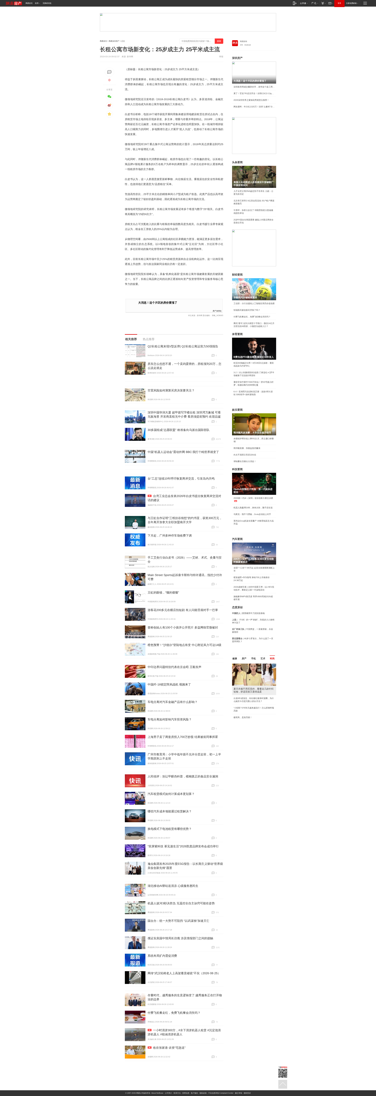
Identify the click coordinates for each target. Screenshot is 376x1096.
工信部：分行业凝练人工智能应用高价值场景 (254, 303)
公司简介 (168, 1093)
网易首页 (29, 3)
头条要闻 (237, 162)
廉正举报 (238, 1093)
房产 (244, 658)
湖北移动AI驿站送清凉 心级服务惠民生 (173, 885)
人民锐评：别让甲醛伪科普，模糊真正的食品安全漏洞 (183, 776)
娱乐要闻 (237, 409)
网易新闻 (243, 41)
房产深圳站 (217, 310)
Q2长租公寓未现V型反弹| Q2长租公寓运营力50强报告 (183, 346)
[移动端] (295, 3)
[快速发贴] (109, 72)
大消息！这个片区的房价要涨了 (157, 302)
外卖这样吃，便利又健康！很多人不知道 (252, 708)
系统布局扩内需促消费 (162, 955)
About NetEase (157, 1093)
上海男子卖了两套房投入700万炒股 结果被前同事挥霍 (183, 737)
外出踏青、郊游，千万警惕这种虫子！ (251, 695)
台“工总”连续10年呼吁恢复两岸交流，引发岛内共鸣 (181, 478)
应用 (36, 3)
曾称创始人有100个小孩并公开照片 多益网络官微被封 (183, 627)
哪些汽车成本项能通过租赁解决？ (170, 811)
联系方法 (177, 1093)
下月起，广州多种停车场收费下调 (170, 535)
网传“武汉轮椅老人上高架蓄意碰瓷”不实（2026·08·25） (184, 973)
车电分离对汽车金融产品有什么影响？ (173, 702)
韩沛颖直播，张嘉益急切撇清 (247, 448)
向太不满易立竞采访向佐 (245, 455)
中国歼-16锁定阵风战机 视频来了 (169, 684)
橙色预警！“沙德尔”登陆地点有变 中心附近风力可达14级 (184, 645)
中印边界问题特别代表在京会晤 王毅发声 (174, 667)
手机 (253, 658)
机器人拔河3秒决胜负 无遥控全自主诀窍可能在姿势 (181, 903)
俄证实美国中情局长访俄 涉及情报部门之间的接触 (180, 938)
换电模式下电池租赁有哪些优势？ (170, 828)
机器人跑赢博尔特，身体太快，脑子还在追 (253, 507)
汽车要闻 (237, 539)
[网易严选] (314, 3)
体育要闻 (237, 334)
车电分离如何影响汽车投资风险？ (170, 719)
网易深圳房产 (114, 41)
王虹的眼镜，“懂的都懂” (163, 592)
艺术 (263, 658)
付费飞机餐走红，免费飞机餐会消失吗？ (174, 1012)
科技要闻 (237, 469)
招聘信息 (185, 1093)
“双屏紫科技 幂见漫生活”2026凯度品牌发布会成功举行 (183, 846)
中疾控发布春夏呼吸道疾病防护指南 (250, 715)
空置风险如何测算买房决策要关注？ (171, 390)
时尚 (272, 658)
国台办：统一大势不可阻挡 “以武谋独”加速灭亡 (178, 920)
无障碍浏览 (47, 3)
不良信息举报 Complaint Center (220, 1093)
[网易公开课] (304, 3)
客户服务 (194, 1093)
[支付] (323, 3)
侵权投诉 (247, 1093)
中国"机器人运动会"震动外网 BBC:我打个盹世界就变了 (183, 452)
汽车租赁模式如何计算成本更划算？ (171, 793)
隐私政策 (203, 1093)
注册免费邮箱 (351, 3)
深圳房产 (237, 58)
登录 (339, 3)
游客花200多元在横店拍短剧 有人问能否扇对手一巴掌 (183, 610)
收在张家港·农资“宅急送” (169, 1047)
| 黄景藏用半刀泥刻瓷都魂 (248, 613)
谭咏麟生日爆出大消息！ (245, 461)
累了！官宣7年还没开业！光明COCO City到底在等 (254, 93)
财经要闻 (237, 274)
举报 (221, 57)
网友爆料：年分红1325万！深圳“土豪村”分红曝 (254, 106)
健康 (234, 658)
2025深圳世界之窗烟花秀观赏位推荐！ (251, 100)
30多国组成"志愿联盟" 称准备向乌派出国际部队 (179, 430)
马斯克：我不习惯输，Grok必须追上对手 (252, 514)
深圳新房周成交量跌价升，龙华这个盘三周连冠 (254, 87)
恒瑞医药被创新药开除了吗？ (247, 310)
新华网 (130, 56)
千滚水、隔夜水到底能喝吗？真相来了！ (252, 702)
